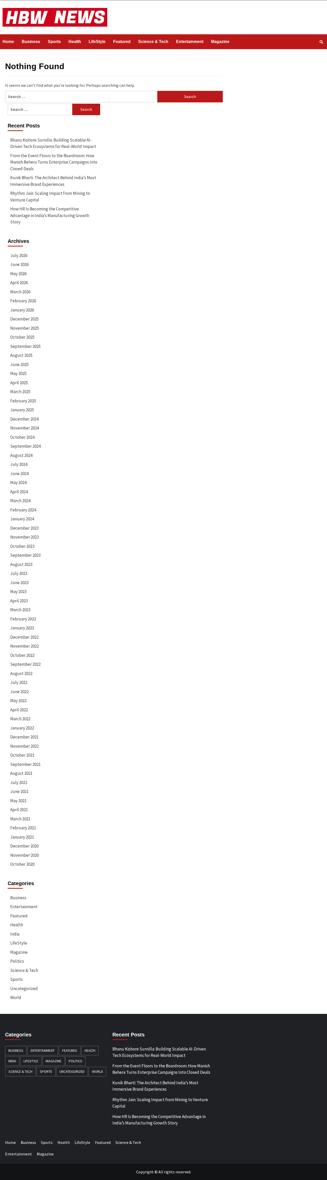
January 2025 (22, 410)
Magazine (220, 41)
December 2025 (24, 319)
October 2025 (22, 337)
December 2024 (24, 419)
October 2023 (22, 546)
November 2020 (24, 855)
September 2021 (25, 764)
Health (74, 41)
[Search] (321, 42)
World (15, 997)
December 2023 (24, 528)
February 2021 (23, 828)
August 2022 (21, 673)
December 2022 (24, 637)
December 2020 (24, 846)
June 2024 (19, 473)
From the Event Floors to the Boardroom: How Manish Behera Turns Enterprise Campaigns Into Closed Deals (53, 162)
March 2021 (20, 819)
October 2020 (22, 864)
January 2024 (22, 519)
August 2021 (21, 773)
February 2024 (23, 510)
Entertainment (189, 41)
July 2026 (18, 255)
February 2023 (23, 619)
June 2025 (19, 364)
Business (31, 41)
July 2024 (18, 464)
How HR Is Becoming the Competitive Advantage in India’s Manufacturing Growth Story (49, 215)
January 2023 (22, 628)
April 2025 (19, 382)
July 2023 (18, 573)
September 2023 (25, 555)
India (14, 934)
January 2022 (22, 728)
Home (8, 41)
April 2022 (19, 710)
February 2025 (23, 401)
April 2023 (19, 601)
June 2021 (19, 791)
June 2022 (19, 691)
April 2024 (19, 492)
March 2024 (20, 500)
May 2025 (18, 373)
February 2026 (23, 301)
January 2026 (22, 310)
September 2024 (25, 446)
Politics (17, 961)
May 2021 (18, 800)
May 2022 (18, 700)
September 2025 (25, 346)
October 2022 (22, 655)
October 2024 (22, 437)
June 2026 (19, 264)
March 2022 (20, 719)
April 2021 (19, 809)
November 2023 (24, 537)
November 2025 (24, 328)
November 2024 (24, 428)
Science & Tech (153, 41)
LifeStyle (97, 41)
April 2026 (19, 282)
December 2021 (24, 737)
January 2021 (22, 837)
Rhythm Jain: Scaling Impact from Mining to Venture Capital (50, 196)
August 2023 (21, 564)
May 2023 (18, 591)
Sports (54, 41)
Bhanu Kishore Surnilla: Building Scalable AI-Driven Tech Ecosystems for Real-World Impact (53, 143)
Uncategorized (24, 988)
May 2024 (18, 482)
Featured (122, 41)
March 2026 (20, 292)
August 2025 (21, 355)
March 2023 (20, 610)
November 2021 (24, 746)
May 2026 (18, 273)
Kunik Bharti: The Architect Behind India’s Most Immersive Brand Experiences (53, 181)
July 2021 (18, 782)
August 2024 (21, 455)
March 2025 (20, 391)
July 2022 (18, 682)
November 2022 (24, 646)
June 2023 (19, 582)
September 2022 (25, 664)
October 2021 (22, 755)
